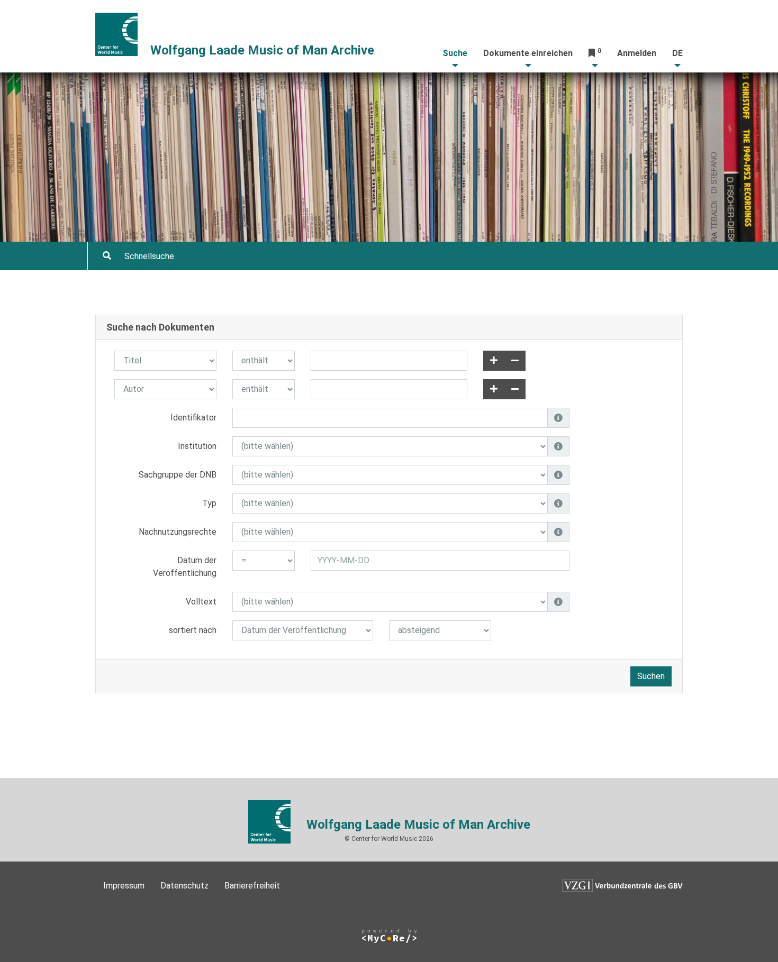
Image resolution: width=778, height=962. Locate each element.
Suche (454, 53)
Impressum (123, 886)
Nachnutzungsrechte (177, 532)
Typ (209, 503)
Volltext (201, 602)
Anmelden (636, 53)
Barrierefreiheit (252, 886)
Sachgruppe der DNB (177, 475)
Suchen (651, 676)
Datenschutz (184, 886)
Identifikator (193, 418)
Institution (197, 446)
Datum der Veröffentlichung (184, 566)
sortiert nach (192, 630)
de (677, 53)
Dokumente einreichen (528, 53)
